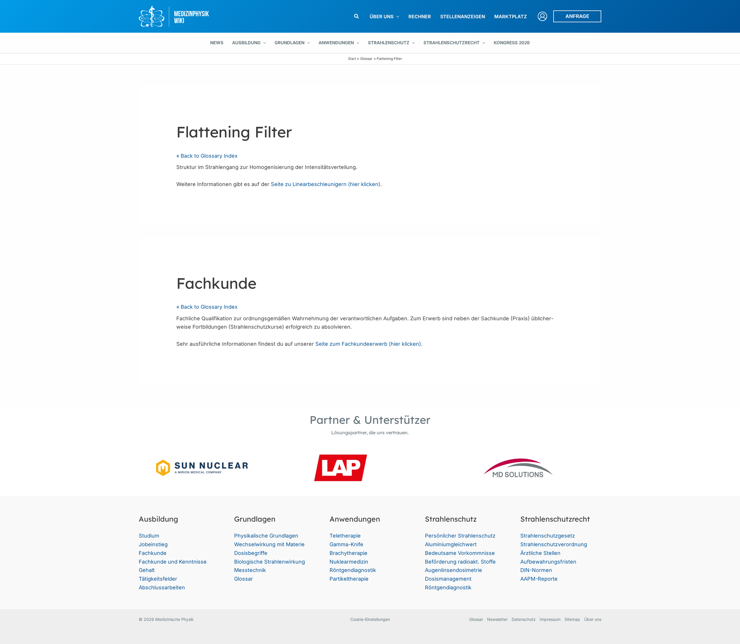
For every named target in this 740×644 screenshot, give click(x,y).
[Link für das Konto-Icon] (542, 16)
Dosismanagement (448, 579)
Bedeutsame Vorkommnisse (460, 553)
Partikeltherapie (349, 579)
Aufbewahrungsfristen (548, 562)
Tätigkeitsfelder (158, 579)
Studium (149, 536)
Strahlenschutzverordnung (553, 544)
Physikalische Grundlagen (266, 536)
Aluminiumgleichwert (451, 544)
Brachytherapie (348, 553)
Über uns (592, 619)
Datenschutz (524, 619)
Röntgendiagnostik (353, 570)
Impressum (550, 619)
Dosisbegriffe (250, 553)
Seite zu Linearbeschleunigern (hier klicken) (325, 184)
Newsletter (497, 619)
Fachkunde (152, 553)
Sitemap (572, 619)
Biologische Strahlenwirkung (269, 562)
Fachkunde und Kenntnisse (173, 562)
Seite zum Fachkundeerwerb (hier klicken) (368, 344)
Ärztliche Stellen (540, 553)
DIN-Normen (536, 570)
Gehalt (147, 570)
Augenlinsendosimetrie (453, 570)
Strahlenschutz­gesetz (547, 536)
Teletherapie (345, 536)
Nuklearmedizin (349, 562)
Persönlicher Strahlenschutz (460, 536)
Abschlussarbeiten (162, 587)
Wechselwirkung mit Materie (269, 544)
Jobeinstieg (153, 544)
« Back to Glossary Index (207, 156)
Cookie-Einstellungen (370, 619)
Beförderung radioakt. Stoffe (460, 562)
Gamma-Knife (346, 544)
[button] (356, 16)
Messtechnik (250, 570)
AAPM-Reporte (539, 579)
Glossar (243, 579)
